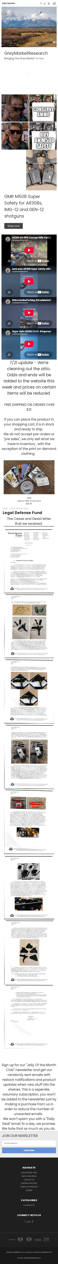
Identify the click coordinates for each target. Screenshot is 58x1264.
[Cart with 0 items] (48, 3)
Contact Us (29, 1180)
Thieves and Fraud (29, 1176)
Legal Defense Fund (29, 1172)
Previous (4, 1261)
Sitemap (29, 1190)
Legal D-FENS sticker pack (29, 501)
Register (33, 1187)
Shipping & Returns (29, 1183)
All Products (29, 1205)
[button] (13, 226)
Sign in (24, 1187)
